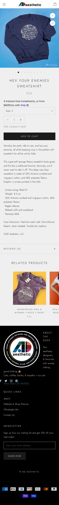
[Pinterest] (16, 381)
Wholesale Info (11, 409)
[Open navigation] (4, 4)
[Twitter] (6, 381)
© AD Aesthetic (29, 471)
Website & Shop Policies (16, 404)
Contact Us (9, 415)
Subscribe (14, 456)
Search (7, 398)
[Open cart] (55, 4)
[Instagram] (11, 381)
